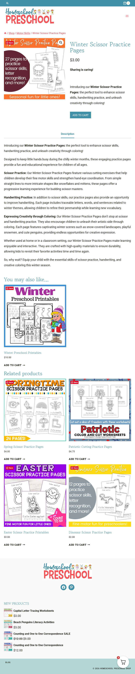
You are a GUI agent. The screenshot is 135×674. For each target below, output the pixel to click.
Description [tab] (67, 133)
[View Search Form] (7, 3)
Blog (8, 662)
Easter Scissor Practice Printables (26, 532)
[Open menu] (127, 16)
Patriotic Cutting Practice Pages (90, 446)
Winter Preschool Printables (22, 352)
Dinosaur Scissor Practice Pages (90, 532)
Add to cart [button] (13, 365)
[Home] (5, 33)
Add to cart (80, 115)
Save (11, 42)
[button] (61, 42)
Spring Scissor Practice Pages (23, 446)
